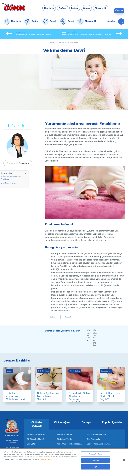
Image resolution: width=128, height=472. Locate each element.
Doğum (62, 8)
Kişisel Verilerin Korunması (12, 441)
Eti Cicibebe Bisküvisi (96, 434)
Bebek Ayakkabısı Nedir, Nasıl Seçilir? (48, 396)
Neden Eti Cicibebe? (36, 434)
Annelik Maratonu (64, 434)
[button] (119, 10)
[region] (64, 460)
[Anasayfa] (13, 7)
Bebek (74, 8)
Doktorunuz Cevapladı (17, 163)
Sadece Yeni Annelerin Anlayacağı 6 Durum (99, 444)
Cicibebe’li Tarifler (64, 439)
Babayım (87, 422)
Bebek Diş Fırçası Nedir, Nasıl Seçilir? (110, 396)
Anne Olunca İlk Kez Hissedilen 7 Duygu (69, 444)
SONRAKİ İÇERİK (89, 33)
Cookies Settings (95, 454)
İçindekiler (13, 173)
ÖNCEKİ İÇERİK (33, 33)
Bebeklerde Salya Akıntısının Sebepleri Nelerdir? (79, 397)
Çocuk (86, 8)
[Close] (124, 460)
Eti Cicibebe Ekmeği (35, 439)
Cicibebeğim (62, 422)
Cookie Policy (46, 459)
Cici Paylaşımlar (93, 439)
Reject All (95, 460)
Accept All (95, 467)
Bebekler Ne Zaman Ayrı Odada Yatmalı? (15, 396)
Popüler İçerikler (112, 422)
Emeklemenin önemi (9, 183)
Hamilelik (49, 8)
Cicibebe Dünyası (36, 424)
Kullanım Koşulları (12, 435)
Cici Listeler (32, 444)
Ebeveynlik (100, 8)
